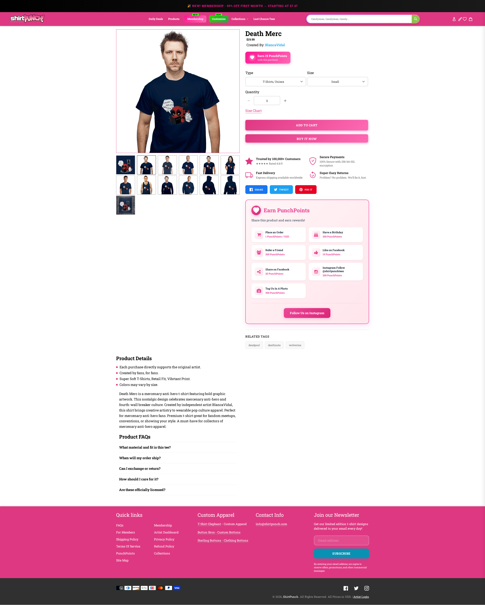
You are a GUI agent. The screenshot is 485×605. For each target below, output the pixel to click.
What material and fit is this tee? (145, 447)
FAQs (119, 525)
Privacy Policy (164, 539)
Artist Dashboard (166, 532)
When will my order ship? (140, 458)
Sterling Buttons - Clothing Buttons (223, 540)
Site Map (122, 560)
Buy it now (307, 139)
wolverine (295, 345)
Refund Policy (164, 546)
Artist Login (361, 597)
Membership (163, 525)
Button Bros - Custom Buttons (219, 532)
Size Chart (253, 110)
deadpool (254, 345)
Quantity (252, 92)
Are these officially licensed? (142, 489)
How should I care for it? (138, 479)
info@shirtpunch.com (271, 524)
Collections (162, 553)
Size (310, 72)
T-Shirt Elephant (209, 524)
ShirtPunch (290, 597)
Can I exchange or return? (139, 468)
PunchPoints (125, 553)
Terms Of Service (128, 546)
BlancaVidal (275, 45)
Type (249, 72)
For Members (125, 532)
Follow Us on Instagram (307, 313)
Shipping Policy (127, 539)
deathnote (274, 345)
